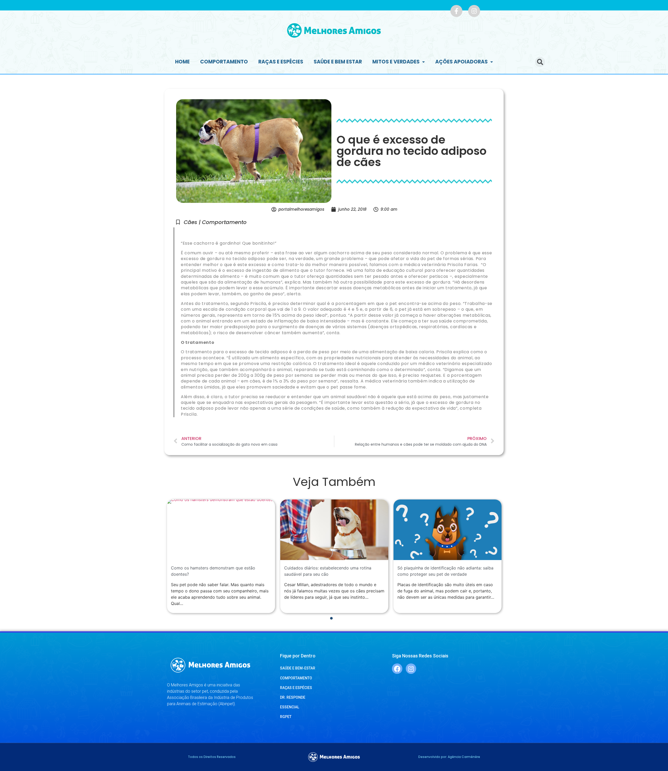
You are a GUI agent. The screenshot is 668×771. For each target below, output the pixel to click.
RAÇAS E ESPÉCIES (296, 688)
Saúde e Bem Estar (338, 61)
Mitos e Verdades (396, 61)
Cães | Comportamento (215, 222)
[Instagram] (474, 11)
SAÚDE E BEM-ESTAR (297, 668)
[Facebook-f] (456, 11)
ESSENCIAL (289, 707)
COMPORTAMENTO (296, 678)
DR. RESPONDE (292, 697)
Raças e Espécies (280, 61)
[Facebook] (397, 668)
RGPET (285, 717)
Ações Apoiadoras (461, 61)
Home (182, 61)
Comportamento (224, 61)
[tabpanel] (221, 556)
